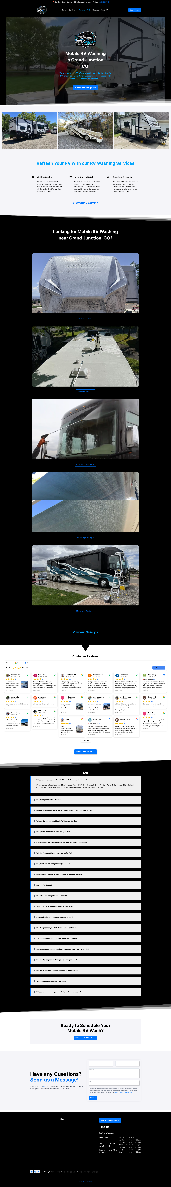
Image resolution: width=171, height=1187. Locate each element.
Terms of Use (128, 1092)
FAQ (88, 10)
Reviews (82, 10)
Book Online (134, 10)
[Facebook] (31, 1171)
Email (117, 1062)
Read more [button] (9, 690)
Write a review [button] (158, 668)
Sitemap (95, 1172)
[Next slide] (167, 130)
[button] (19, 663)
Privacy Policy (118, 1092)
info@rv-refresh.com (106, 1133)
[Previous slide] (3, 130)
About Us (95, 10)
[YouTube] (38, 1171)
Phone (90, 1081)
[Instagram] (35, 1171)
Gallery (64, 10)
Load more (85, 740)
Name (91, 1062)
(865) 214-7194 (104, 2)
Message (91, 1069)
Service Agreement (83, 1172)
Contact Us (105, 10)
